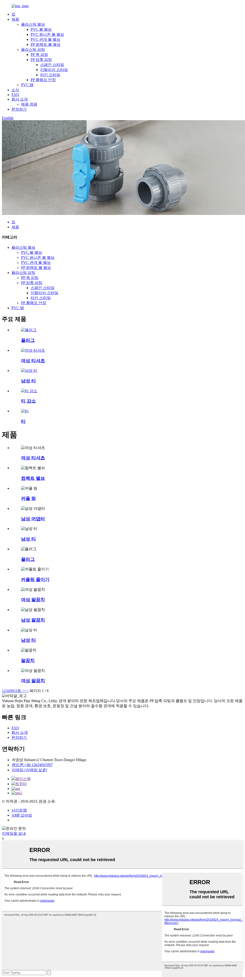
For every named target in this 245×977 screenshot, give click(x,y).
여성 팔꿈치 (33, 599)
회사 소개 (19, 99)
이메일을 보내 (14, 833)
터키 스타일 (50, 75)
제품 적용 (29, 104)
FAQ (15, 95)
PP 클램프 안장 (43, 80)
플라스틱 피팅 (33, 49)
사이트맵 (19, 810)
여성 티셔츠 (33, 360)
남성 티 (28, 380)
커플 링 (28, 498)
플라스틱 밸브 (33, 24)
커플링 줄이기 (35, 579)
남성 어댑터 (33, 518)
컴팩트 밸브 (33, 478)
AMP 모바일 (21, 815)
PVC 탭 (27, 85)
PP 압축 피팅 (41, 60)
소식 (15, 90)
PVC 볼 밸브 (41, 29)
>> (26, 691)
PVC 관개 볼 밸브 (45, 39)
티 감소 (28, 400)
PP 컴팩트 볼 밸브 (46, 44)
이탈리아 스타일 (54, 70)
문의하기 (19, 109)
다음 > (18, 691)
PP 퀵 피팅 (39, 55)
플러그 (28, 340)
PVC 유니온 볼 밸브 (47, 34)
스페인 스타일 (52, 65)
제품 (15, 19)
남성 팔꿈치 (33, 619)
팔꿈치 (28, 660)
